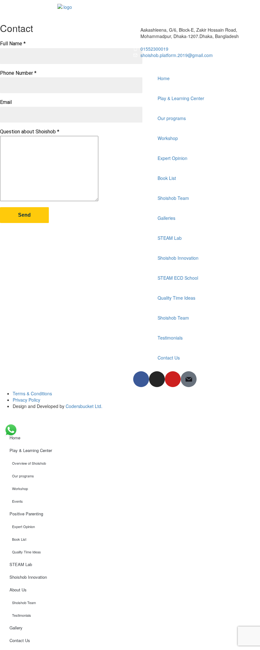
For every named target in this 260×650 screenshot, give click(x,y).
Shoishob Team (173, 198)
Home (164, 78)
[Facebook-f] (141, 379)
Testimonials (170, 338)
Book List (167, 178)
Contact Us (169, 357)
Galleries (166, 218)
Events (17, 501)
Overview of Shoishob (29, 463)
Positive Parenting (26, 514)
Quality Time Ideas (176, 298)
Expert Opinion (172, 158)
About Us (18, 590)
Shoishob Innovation (178, 258)
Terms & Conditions (32, 393)
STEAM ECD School (178, 278)
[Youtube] (173, 379)
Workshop (168, 138)
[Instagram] (157, 379)
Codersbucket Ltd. (84, 406)
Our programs (172, 118)
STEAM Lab (170, 238)
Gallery (16, 628)
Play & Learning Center (181, 98)
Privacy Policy (26, 400)
